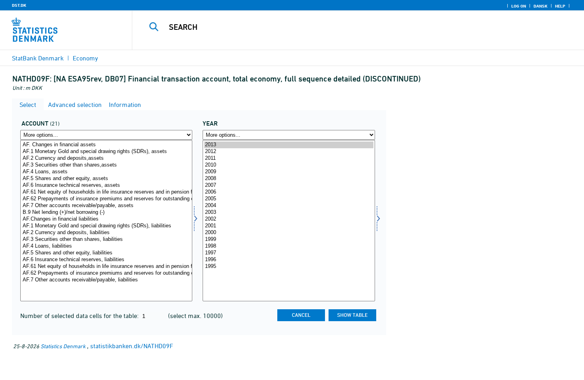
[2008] (288, 178)
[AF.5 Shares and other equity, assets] (106, 178)
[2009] (288, 172)
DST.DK (19, 5)
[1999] (288, 239)
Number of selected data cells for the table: (80, 315)
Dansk (540, 6)
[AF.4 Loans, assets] (106, 172)
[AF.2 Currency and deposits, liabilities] (106, 232)
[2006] (288, 192)
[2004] (288, 205)
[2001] (288, 226)
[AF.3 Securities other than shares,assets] (106, 165)
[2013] (288, 145)
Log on (518, 6)
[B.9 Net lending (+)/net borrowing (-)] (106, 212)
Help (560, 6)
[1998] (288, 246)
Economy (85, 58)
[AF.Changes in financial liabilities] (106, 219)
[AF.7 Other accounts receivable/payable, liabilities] (106, 280)
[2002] (288, 219)
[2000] (288, 232)
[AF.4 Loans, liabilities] (106, 246)
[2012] (288, 151)
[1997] (288, 253)
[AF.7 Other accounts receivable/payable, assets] (106, 205)
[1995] (288, 266)
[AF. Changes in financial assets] (106, 145)
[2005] (288, 199)
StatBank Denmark (38, 58)
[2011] (288, 158)
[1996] (288, 259)
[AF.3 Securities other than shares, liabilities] (106, 239)
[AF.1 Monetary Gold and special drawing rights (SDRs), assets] (106, 151)
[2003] (288, 212)
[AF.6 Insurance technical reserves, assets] (106, 185)
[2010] (288, 165)
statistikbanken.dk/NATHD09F (131, 345)
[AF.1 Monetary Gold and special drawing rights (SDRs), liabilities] (106, 226)
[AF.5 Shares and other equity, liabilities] (106, 253)
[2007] (288, 185)
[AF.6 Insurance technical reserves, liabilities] (106, 259)
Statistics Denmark (63, 346)
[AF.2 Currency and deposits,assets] (106, 158)
